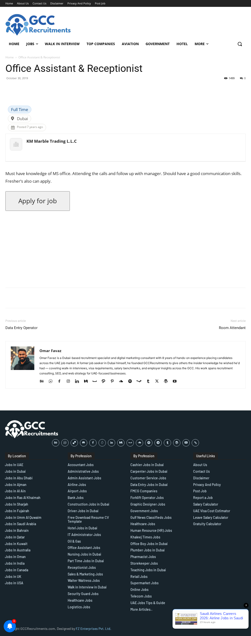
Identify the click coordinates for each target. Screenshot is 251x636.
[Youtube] (176, 381)
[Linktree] (195, 442)
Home (9, 57)
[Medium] (88, 381)
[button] (240, 44)
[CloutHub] (52, 381)
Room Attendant (232, 328)
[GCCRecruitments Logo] (38, 25)
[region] (64, 600)
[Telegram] (158, 442)
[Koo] (102, 442)
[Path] (105, 381)
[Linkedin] (79, 381)
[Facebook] (61, 381)
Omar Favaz (50, 350)
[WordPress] (167, 381)
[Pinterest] (114, 381)
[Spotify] (132, 381)
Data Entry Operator (21, 328)
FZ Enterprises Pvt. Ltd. (93, 628)
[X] (159, 381)
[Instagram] (70, 381)
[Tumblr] (150, 381)
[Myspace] (96, 381)
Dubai (22, 118)
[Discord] (83, 442)
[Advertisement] (125, 249)
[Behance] (43, 381)
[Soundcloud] (123, 381)
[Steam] (141, 381)
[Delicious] (74, 442)
